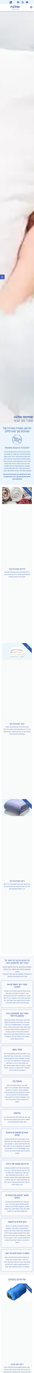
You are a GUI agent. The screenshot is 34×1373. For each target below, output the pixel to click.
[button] (2, 277)
